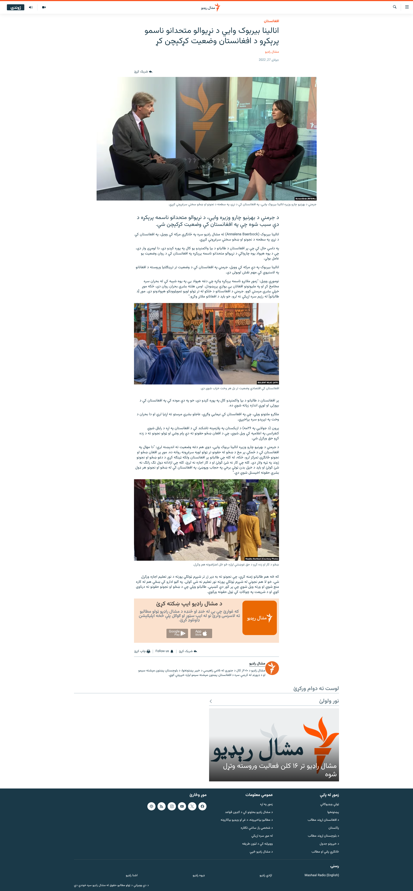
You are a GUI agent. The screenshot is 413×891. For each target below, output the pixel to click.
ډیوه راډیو (199, 875)
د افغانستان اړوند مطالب (323, 820)
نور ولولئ (329, 701)
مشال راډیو (272, 51)
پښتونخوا (333, 812)
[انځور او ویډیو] (43, 7)
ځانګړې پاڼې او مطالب (325, 852)
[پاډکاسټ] (151, 806)
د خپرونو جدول (329, 844)
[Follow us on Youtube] (182, 806)
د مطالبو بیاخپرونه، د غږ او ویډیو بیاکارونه (247, 820)
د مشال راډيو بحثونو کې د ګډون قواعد (249, 812)
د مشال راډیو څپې (261, 852)
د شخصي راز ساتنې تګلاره (257, 828)
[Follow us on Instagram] (172, 806)
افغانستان (271, 21)
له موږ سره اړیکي (262, 836)
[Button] (143, 71)
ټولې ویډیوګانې (329, 804)
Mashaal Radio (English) (322, 875)
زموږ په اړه (266, 804)
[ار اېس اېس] (161, 806)
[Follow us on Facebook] (202, 806)
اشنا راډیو (131, 875)
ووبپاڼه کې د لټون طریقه (257, 844)
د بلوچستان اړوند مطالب (323, 836)
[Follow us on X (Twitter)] (192, 806)
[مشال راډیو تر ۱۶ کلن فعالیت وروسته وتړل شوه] (274, 744)
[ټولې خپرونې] (30, 7)
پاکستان (333, 828)
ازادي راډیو (266, 875)
